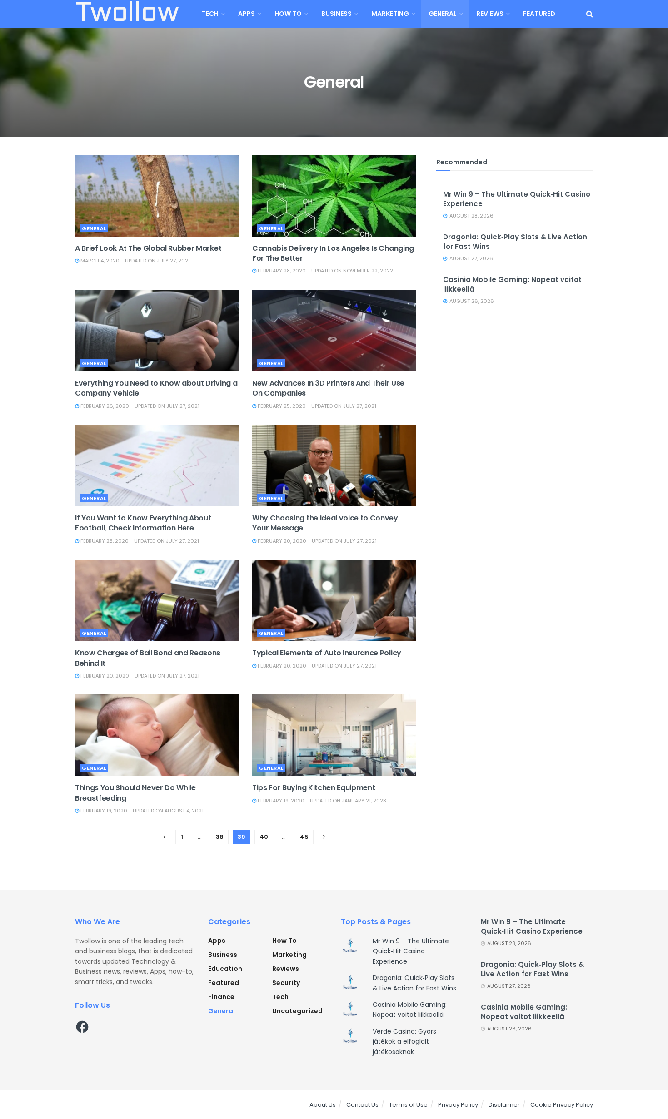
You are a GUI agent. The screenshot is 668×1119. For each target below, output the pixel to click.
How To (288, 13)
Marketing (390, 13)
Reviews (489, 13)
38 (220, 836)
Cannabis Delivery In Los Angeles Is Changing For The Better (333, 253)
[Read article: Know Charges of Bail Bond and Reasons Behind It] (157, 600)
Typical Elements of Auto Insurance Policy (326, 653)
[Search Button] (589, 14)
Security (286, 982)
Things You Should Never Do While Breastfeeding (135, 792)
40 (263, 836)
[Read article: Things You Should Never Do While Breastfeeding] (157, 735)
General (443, 13)
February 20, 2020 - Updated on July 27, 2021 (316, 541)
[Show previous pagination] (164, 837)
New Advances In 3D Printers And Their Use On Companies (328, 388)
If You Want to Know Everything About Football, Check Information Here (143, 523)
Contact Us (362, 1104)
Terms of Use (408, 1104)
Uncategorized (297, 1010)
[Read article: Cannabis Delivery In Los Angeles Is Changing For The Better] (334, 196)
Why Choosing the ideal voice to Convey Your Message (325, 523)
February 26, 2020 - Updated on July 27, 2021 (139, 406)
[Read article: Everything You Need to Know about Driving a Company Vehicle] (157, 330)
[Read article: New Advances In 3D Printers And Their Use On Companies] (334, 330)
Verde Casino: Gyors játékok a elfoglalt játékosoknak (404, 1041)
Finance (221, 996)
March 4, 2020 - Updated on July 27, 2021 (134, 260)
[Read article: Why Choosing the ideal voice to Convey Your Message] (334, 465)
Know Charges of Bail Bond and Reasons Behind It (147, 658)
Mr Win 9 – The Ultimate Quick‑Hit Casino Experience (411, 951)
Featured (539, 13)
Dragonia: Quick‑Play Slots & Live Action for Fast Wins (532, 969)
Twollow (127, 14)
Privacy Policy (458, 1104)
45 (304, 836)
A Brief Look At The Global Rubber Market (148, 248)
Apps (246, 13)
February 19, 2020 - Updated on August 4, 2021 (141, 810)
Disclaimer (504, 1104)
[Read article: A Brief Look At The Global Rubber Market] (157, 196)
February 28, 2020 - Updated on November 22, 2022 (324, 270)
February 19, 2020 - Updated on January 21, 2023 (321, 800)
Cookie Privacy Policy (561, 1104)
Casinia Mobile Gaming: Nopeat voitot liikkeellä (524, 1011)
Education (225, 968)
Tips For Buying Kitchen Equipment (313, 787)
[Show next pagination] (324, 837)
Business (336, 13)
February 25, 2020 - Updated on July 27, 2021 (316, 406)
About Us (322, 1104)
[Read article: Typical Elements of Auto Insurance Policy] (334, 600)
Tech (210, 13)
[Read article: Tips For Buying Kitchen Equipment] (334, 735)
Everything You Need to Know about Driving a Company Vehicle (156, 388)
